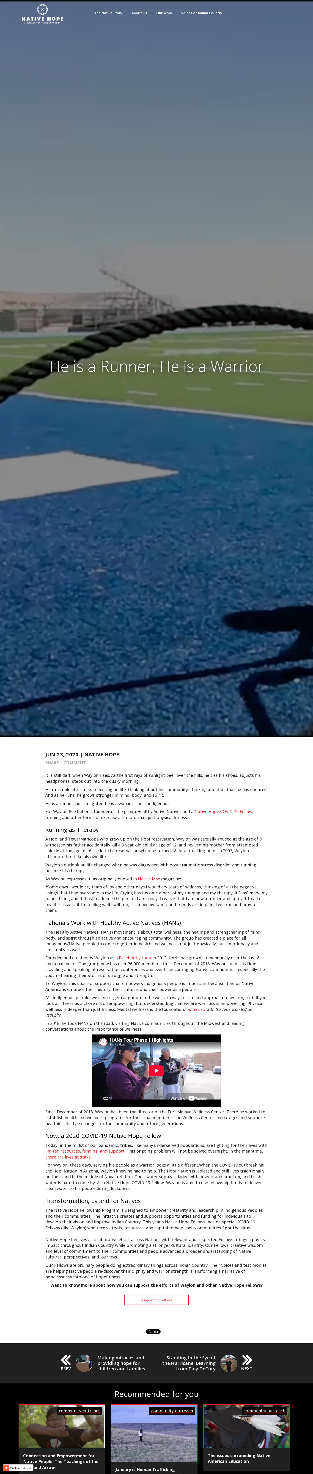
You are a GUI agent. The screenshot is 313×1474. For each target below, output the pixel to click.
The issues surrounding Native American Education (239, 1458)
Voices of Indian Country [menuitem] (201, 13)
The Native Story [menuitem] (108, 13)
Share (52, 762)
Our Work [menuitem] (164, 13)
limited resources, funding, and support (85, 1151)
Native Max (149, 879)
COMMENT (74, 762)
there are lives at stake (68, 1157)
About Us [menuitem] (139, 13)
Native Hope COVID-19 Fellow (223, 811)
